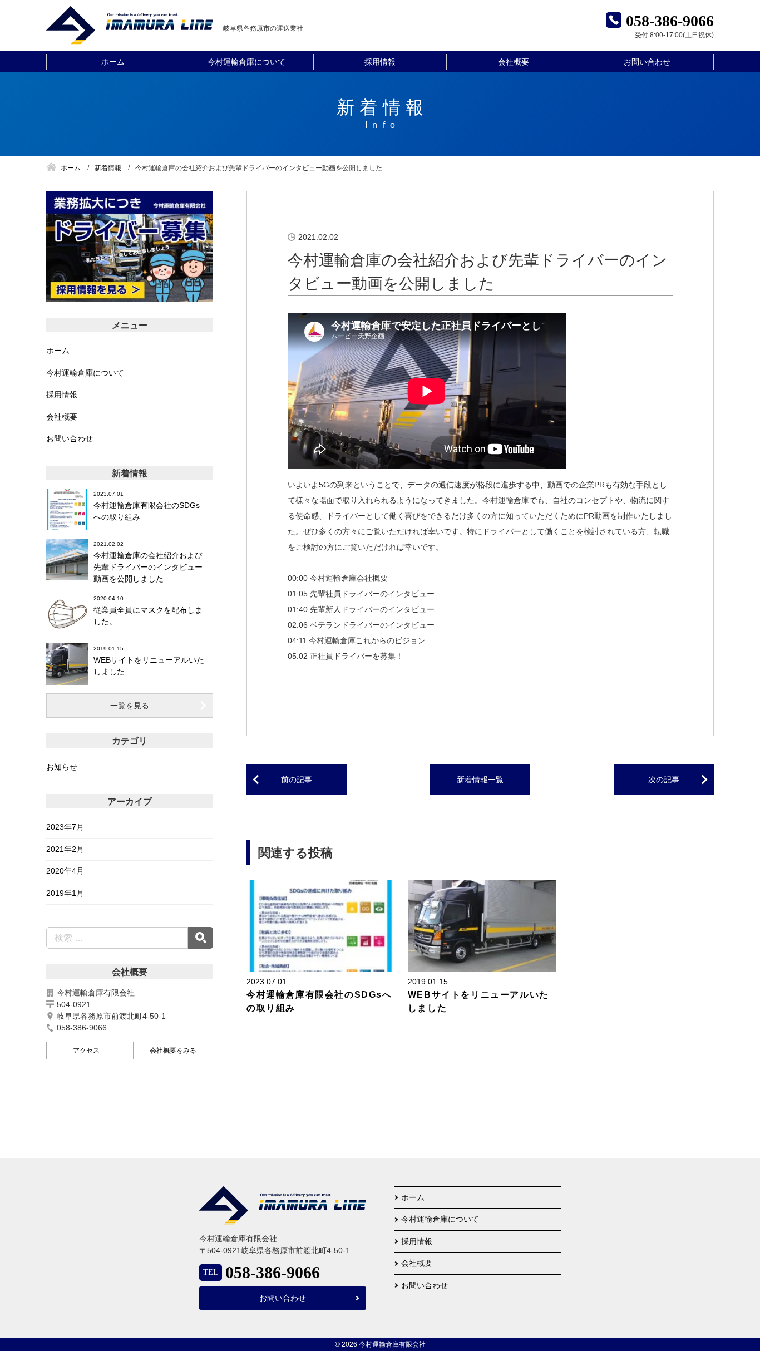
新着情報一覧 (480, 779)
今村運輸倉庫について (246, 61)
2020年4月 (65, 870)
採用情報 (380, 61)
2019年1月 (65, 893)
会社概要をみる (173, 1050)
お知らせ (61, 766)
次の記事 (663, 779)
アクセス (86, 1050)
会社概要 (513, 61)
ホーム (113, 61)
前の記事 (296, 779)
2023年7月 (65, 826)
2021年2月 (65, 849)
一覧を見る (129, 705)
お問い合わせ (647, 61)
